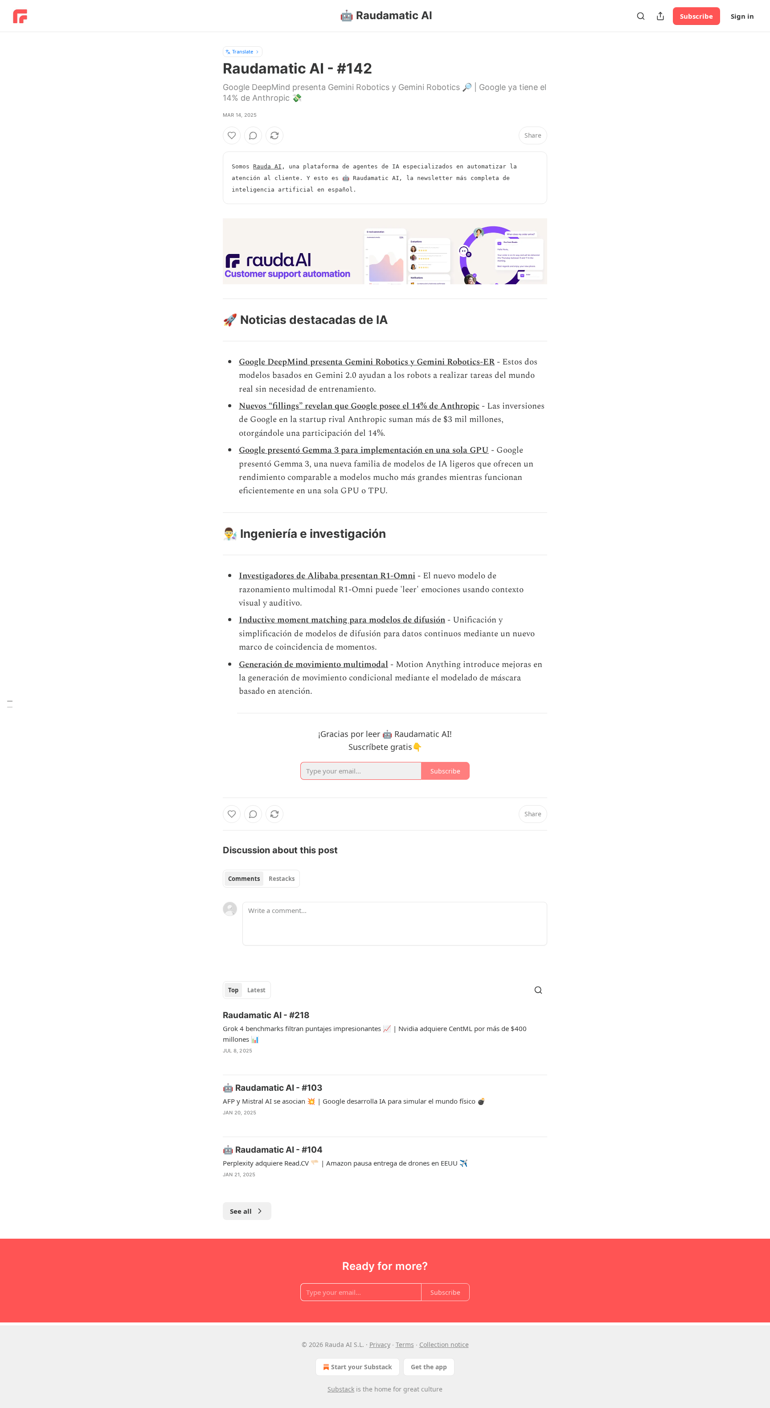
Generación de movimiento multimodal (313, 664)
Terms (405, 1344)
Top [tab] (233, 990)
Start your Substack (361, 1367)
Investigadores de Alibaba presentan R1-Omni (327, 575)
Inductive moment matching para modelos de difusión (342, 620)
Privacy (379, 1344)
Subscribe (696, 16)
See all (241, 1211)
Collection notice (444, 1344)
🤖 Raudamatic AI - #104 (273, 1150)
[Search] (641, 16)
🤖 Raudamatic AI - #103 (273, 1088)
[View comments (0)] (253, 135)
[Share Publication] (660, 16)
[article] (385, 1038)
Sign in (742, 16)
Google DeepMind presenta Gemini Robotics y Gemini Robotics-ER (367, 362)
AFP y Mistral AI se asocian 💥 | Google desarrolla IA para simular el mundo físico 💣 (354, 1101)
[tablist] (261, 879)
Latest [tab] (256, 990)
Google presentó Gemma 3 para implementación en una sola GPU (364, 450)
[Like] (232, 135)
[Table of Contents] (10, 704)
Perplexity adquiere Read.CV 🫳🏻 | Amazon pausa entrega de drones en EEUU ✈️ (345, 1162)
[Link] (210, 320)
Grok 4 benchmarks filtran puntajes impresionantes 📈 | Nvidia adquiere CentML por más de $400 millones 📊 (375, 1034)
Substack (341, 1389)
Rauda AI (267, 166)
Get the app (429, 1367)
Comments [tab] (244, 879)
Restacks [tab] (282, 879)
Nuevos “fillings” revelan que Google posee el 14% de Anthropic (359, 406)
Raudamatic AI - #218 (266, 1015)
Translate (242, 51)
